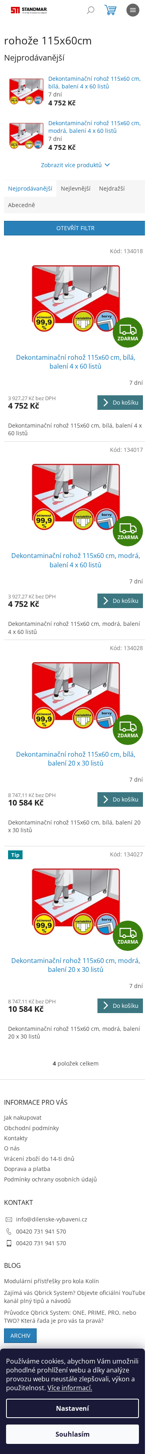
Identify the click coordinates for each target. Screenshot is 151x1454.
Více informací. (70, 1387)
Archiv (20, 1335)
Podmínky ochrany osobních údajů (50, 1179)
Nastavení (72, 1408)
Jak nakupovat (22, 1117)
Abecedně (21, 205)
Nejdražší (112, 188)
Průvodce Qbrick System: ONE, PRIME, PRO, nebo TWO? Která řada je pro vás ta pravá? (70, 1316)
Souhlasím (73, 1434)
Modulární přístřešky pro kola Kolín (51, 1281)
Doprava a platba (27, 1169)
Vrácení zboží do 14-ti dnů (39, 1158)
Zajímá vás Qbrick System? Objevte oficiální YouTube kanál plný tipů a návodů (75, 1296)
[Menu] (133, 10)
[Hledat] (91, 10)
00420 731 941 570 (41, 1231)
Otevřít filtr (75, 228)
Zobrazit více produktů (71, 165)
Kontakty (15, 1138)
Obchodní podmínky (31, 1128)
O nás (12, 1148)
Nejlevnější (76, 188)
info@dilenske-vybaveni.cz (51, 1219)
